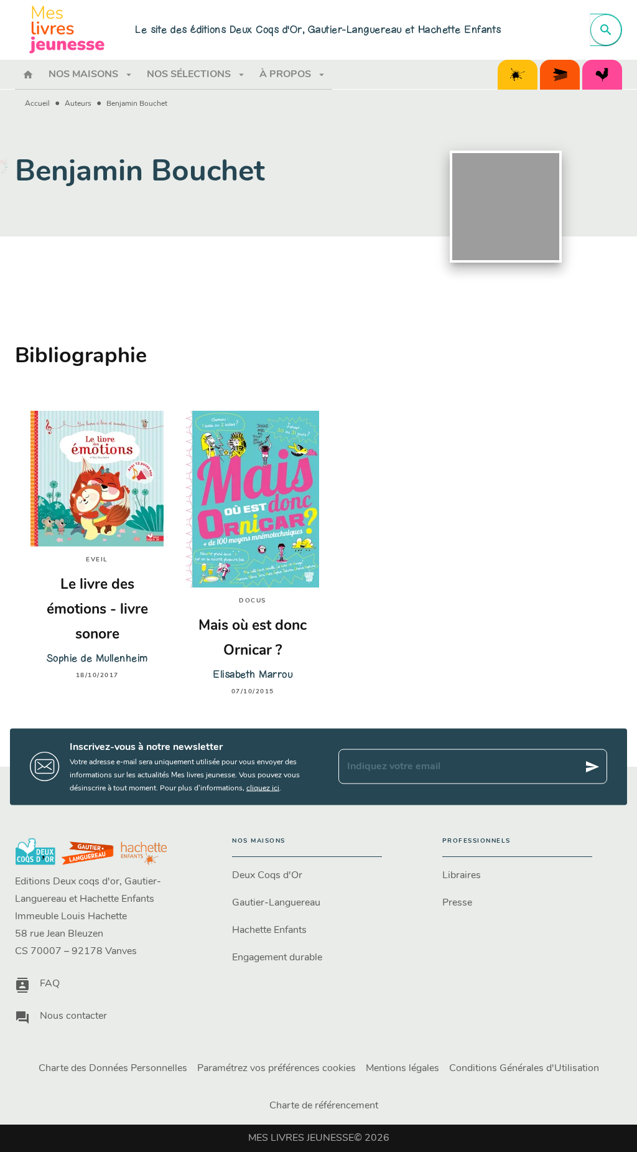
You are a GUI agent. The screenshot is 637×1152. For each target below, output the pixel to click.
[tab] (28, 75)
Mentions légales (402, 1069)
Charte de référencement (323, 1106)
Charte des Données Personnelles (113, 1069)
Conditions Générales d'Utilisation (524, 1069)
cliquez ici (262, 788)
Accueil (37, 104)
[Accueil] (67, 29)
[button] (307, 875)
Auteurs (78, 104)
